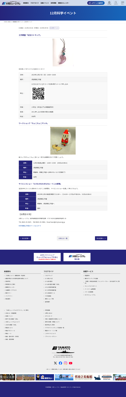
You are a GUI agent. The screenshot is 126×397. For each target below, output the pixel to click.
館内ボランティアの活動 (91, 278)
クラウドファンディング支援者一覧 (54, 328)
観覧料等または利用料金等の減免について (16, 278)
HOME (5, 21)
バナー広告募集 (89, 292)
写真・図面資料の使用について (53, 319)
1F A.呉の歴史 (48, 281)
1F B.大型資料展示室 (50, 287)
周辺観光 (7, 299)
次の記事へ (100, 238)
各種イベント (45, 3)
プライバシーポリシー (51, 336)
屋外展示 (47, 302)
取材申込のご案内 (50, 325)
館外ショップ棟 (49, 299)
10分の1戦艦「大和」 (11, 325)
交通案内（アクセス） (11, 290)
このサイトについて (50, 333)
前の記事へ (26, 238)
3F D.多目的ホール (50, 293)
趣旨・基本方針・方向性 (12, 336)
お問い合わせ (48, 313)
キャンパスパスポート (91, 286)
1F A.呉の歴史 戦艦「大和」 (52, 284)
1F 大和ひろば (49, 278)
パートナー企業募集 (90, 289)
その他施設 (48, 296)
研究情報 (53, 3)
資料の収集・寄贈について (52, 322)
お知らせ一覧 (63, 238)
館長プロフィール (10, 330)
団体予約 (7, 281)
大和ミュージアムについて (12, 322)
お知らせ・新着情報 (12, 21)
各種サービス (88, 271)
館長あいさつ (9, 328)
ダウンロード (48, 316)
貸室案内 (87, 275)
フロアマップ (48, 275)
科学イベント (20, 21)
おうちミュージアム (90, 295)
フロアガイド (34, 3)
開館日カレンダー (63, 3)
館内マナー (8, 293)
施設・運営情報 (9, 339)
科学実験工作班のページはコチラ (30, 226)
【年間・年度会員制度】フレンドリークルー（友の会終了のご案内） (102, 282)
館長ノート (8, 333)
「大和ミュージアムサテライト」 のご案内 (16, 310)
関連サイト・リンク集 (51, 330)
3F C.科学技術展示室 (50, 290)
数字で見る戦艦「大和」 (12, 319)
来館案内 (26, 3)
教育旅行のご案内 (10, 284)
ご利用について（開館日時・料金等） (15, 275)
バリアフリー (9, 296)
